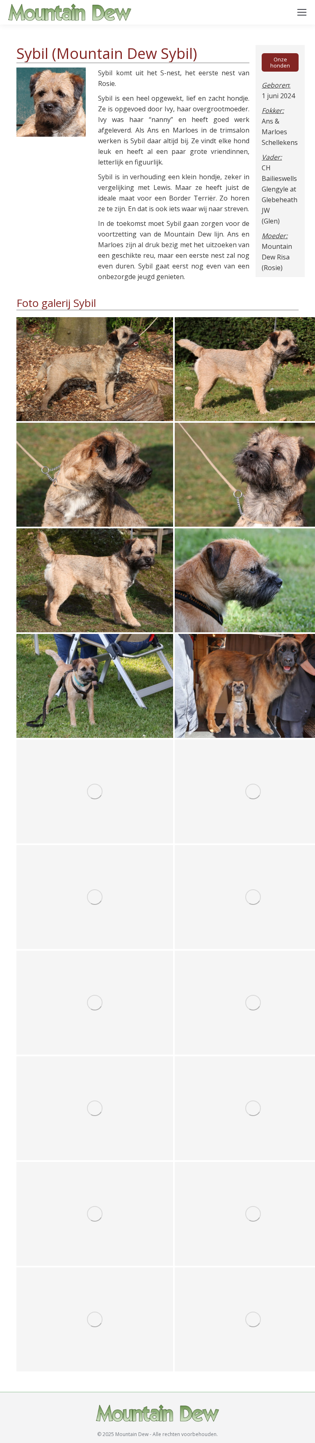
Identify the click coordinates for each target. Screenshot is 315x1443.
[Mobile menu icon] (302, 12)
